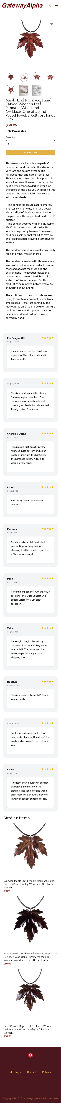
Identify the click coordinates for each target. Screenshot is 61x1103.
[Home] (22, 6)
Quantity (10, 137)
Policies (46, 1072)
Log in (18, 1072)
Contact (31, 1072)
